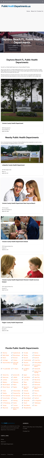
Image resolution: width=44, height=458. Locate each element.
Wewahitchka (27, 407)
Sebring (15, 400)
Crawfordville (27, 360)
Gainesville (37, 368)
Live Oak (26, 379)
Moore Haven (6, 387)
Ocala (4, 390)
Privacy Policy (10, 454)
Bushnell (36, 357)
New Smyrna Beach (37, 387)
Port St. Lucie (37, 395)
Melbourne (37, 382)
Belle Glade (6, 355)
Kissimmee (5, 377)
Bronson (15, 357)
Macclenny (37, 379)
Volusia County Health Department (12, 123)
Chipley (15, 360)
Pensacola (26, 393)
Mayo (25, 382)
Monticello (37, 384)
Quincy (15, 398)
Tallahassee (37, 403)
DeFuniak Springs (15, 363)
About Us (3, 441)
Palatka (5, 393)
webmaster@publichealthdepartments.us (13, 1)
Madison (5, 382)
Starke (15, 403)
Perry (35, 393)
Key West (36, 375)
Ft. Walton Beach (26, 369)
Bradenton (37, 355)
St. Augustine (37, 400)
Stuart (25, 403)
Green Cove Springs (37, 371)
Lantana (5, 379)
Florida (19, 45)
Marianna (15, 382)
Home (28, 11)
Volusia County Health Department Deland (15, 242)
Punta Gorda (6, 398)
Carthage (5, 360)
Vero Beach (27, 405)
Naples (15, 387)
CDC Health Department (7, 444)
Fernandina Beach (37, 365)
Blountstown (16, 355)
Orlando (26, 390)
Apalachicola (16, 353)
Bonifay (26, 355)
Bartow (36, 353)
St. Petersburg (6, 403)
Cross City (37, 360)
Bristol (4, 357)
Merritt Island (6, 384)
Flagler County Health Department (12, 322)
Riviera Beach (27, 398)
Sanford (36, 398)
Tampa (4, 405)
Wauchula (5, 407)
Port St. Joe (27, 395)
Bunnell (26, 357)
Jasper (25, 375)
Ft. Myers (15, 368)
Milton (25, 384)
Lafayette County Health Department (13, 165)
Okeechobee (16, 390)
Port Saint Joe (16, 395)
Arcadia (26, 353)
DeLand (26, 362)
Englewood (27, 365)
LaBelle (15, 377)
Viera (35, 405)
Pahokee (36, 390)
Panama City (16, 393)
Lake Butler (27, 377)
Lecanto (15, 379)
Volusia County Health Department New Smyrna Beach (18, 203)
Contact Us (26, 431)
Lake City (37, 377)
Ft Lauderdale (6, 368)
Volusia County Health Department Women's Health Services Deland (20, 281)
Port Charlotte (6, 395)
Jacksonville (16, 375)
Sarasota (5, 400)
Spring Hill (26, 400)
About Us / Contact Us (37, 11)
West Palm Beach (16, 408)
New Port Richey (26, 387)
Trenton (15, 405)
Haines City (6, 375)
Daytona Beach (27, 45)
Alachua (5, 353)
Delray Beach (38, 362)
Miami (14, 384)
